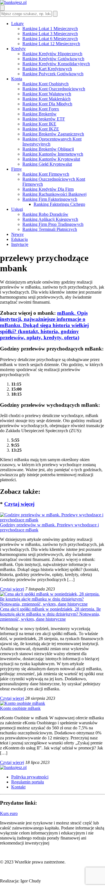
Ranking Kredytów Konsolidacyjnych (56, 63)
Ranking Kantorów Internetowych (52, 154)
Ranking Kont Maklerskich (46, 98)
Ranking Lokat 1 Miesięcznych (50, 28)
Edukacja (19, 239)
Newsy (17, 234)
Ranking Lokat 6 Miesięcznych (50, 38)
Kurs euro (9, 813)
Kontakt (18, 787)
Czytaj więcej (19, 504)
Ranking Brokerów (39, 114)
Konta (16, 78)
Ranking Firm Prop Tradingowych (52, 224)
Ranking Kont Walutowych (46, 93)
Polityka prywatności (29, 777)
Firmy (16, 169)
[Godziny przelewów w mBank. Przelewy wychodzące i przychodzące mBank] (52, 519)
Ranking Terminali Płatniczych (49, 229)
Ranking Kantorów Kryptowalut (51, 159)
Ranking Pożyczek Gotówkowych (52, 73)
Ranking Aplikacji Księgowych (50, 219)
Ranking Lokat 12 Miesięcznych (51, 43)
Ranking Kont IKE (39, 124)
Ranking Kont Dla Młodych (47, 103)
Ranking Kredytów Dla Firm (48, 189)
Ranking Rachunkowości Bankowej (54, 194)
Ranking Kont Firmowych (45, 174)
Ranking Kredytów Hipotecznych (52, 53)
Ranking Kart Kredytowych (47, 68)
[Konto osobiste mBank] (22, 703)
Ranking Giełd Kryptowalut (47, 164)
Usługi (17, 209)
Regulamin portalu (27, 782)
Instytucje (19, 244)
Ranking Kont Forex (40, 109)
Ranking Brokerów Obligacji (48, 149)
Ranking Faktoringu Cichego (59, 204)
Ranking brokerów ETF (43, 119)
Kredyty (18, 48)
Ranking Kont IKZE (40, 129)
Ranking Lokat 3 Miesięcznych (50, 33)
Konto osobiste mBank (20, 708)
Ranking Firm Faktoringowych (49, 199)
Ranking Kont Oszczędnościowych (53, 88)
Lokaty (17, 23)
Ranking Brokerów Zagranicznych (53, 134)
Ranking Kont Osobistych (45, 83)
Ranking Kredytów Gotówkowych (53, 58)
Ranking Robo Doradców (45, 214)
